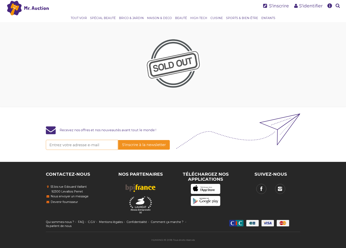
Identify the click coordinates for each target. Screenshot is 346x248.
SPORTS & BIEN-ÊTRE (242, 18)
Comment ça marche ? (167, 222)
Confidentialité (137, 222)
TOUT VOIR (79, 18)
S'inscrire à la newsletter (144, 145)
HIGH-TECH (198, 18)
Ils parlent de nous (58, 226)
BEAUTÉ (181, 18)
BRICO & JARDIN (131, 18)
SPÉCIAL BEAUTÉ (103, 18)
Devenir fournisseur (64, 202)
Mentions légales (111, 222)
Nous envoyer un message (69, 196)
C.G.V (91, 222)
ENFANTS (268, 18)
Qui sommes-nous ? (60, 222)
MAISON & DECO (159, 18)
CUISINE (216, 18)
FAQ (81, 222)
